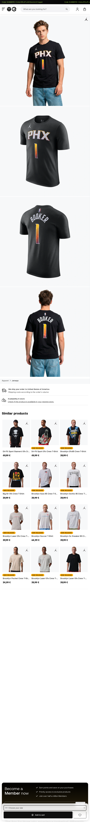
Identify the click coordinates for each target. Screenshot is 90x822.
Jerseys (15, 380)
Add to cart (39, 815)
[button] (45, 400)
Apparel (5, 380)
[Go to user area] (77, 9)
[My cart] (84, 9)
